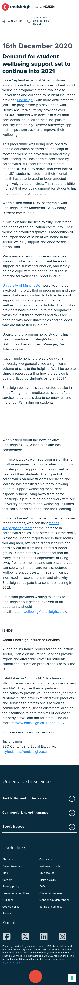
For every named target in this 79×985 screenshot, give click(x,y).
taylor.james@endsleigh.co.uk (25, 751)
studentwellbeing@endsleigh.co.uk (39, 611)
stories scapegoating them (30, 525)
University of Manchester (22, 285)
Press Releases (12, 866)
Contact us (46, 859)
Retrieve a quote (50, 866)
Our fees (8, 900)
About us (8, 859)
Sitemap (7, 913)
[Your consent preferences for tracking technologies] (72, 978)
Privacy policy (10, 886)
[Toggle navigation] (75, 7)
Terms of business (51, 907)
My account (47, 873)
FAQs (43, 886)
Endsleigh (25, 99)
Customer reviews (51, 893)
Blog (5, 873)
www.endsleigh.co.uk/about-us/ (39, 722)
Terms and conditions (15, 893)
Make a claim (48, 880)
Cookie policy (10, 907)
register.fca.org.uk (12, 962)
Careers (7, 880)
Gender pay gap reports (55, 900)
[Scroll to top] (35, 976)
